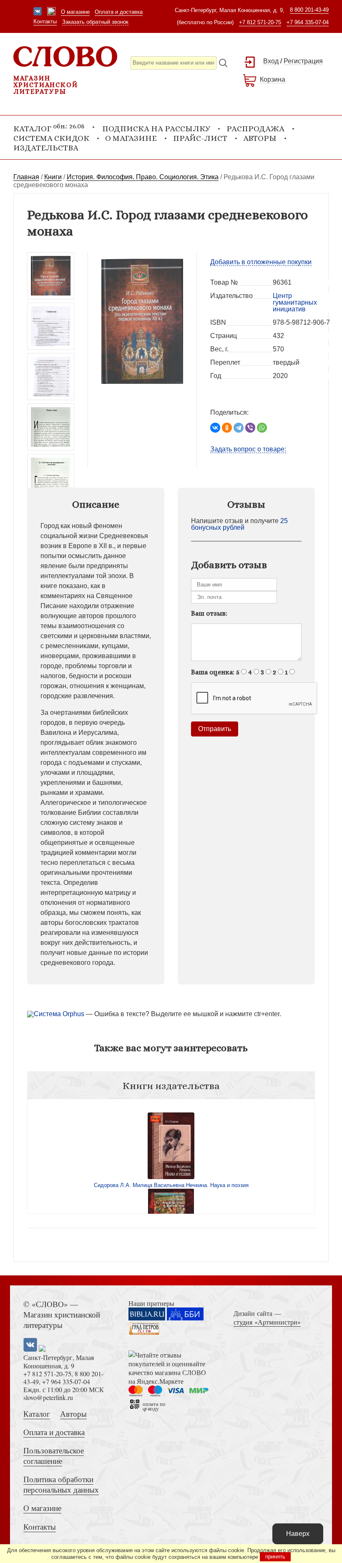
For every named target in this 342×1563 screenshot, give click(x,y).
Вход (271, 61)
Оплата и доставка (119, 12)
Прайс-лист (200, 138)
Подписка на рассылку (156, 128)
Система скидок (51, 138)
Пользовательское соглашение (53, 1455)
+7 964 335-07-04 (308, 22)
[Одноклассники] (227, 428)
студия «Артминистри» (267, 1322)
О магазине (75, 12)
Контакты (45, 21)
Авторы (260, 138)
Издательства (45, 147)
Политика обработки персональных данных (61, 1484)
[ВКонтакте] (215, 428)
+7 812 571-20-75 (260, 22)
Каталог (36, 1413)
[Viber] (250, 428)
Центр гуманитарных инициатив (295, 302)
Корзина (272, 79)
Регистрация (303, 61)
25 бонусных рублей (239, 524)
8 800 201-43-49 (309, 10)
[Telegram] (239, 428)
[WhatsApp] (262, 428)
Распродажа (255, 128)
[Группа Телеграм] (51, 12)
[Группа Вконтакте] (37, 12)
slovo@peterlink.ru (48, 1397)
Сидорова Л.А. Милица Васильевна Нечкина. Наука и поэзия (171, 1185)
